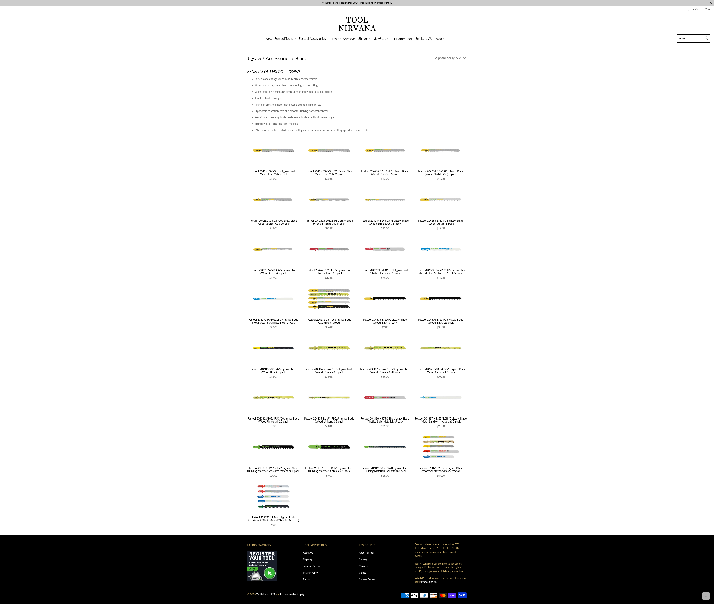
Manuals (363, 566)
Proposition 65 (429, 581)
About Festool (366, 552)
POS (273, 594)
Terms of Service (312, 566)
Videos (362, 572)
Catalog (363, 559)
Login (695, 9)
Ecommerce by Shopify (292, 594)
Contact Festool (367, 579)
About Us (308, 552)
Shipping (307, 559)
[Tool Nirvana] (357, 24)
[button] (285, 39)
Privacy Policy (310, 572)
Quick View (273, 158)
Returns (307, 579)
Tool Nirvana (262, 594)
